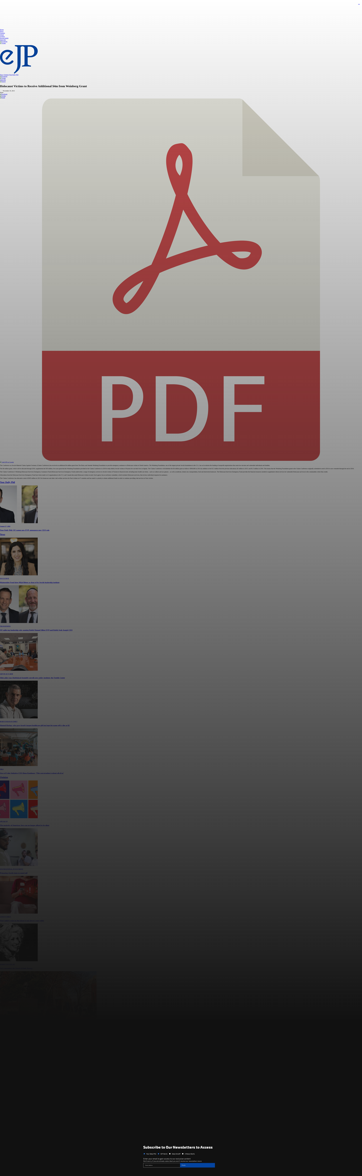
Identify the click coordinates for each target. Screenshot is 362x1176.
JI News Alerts (190, 1154)
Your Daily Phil (151, 1154)
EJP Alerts (164, 1154)
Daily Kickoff (176, 1154)
